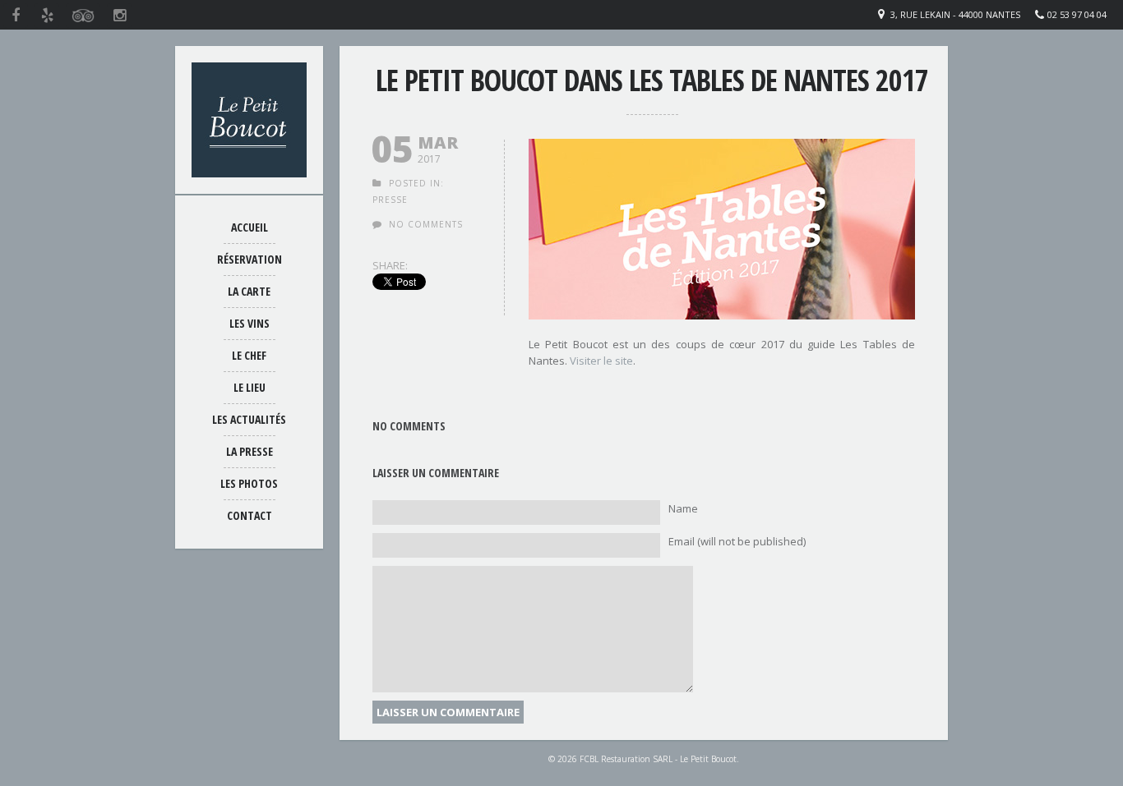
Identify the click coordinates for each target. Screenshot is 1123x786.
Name (683, 508)
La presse (249, 451)
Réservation (249, 259)
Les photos (249, 483)
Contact (249, 515)
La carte (249, 291)
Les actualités (249, 419)
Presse (390, 199)
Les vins (249, 323)
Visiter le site (601, 360)
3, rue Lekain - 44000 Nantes (955, 14)
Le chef (249, 355)
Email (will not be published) (737, 541)
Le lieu (249, 387)
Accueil (249, 227)
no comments (426, 224)
